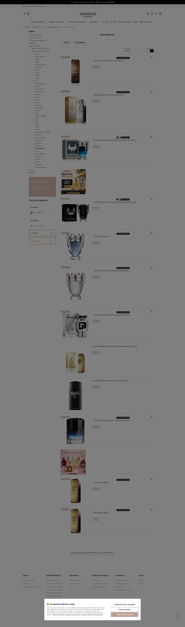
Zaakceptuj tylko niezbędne (124, 604)
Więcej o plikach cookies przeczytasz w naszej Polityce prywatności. (78, 615)
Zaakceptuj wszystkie (124, 615)
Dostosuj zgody (124, 609)
